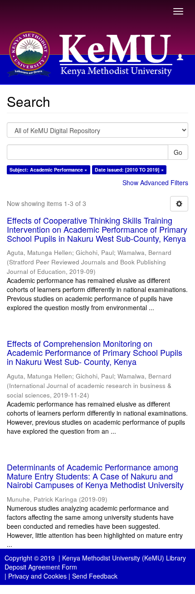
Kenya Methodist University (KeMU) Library (124, 557)
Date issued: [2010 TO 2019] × (129, 169)
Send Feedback (94, 575)
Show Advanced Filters (155, 182)
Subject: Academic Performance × (48, 169)
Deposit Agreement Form (41, 566)
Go (178, 152)
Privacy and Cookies (37, 575)
